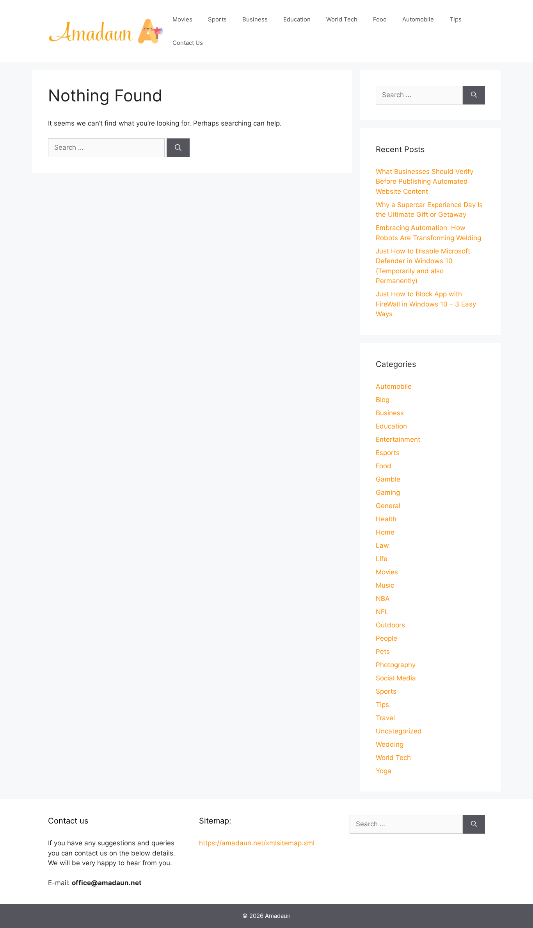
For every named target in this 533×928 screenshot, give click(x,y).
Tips (455, 19)
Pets (383, 651)
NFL (382, 612)
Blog (382, 400)
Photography (396, 665)
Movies (182, 19)
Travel (385, 718)
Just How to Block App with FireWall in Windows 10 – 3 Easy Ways (426, 304)
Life (381, 559)
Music (385, 585)
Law (382, 545)
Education (297, 19)
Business (255, 19)
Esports (388, 453)
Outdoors (390, 625)
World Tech (341, 19)
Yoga (383, 771)
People (386, 638)
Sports (217, 19)
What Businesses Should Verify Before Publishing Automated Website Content (424, 181)
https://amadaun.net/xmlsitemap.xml (256, 843)
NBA (383, 598)
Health (386, 519)
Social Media (396, 678)
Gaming (388, 492)
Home (385, 532)
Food (380, 19)
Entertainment (398, 439)
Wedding (389, 744)
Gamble (388, 479)
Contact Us (187, 42)
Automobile (418, 19)
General (388, 506)
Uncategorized (399, 731)
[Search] (178, 147)
